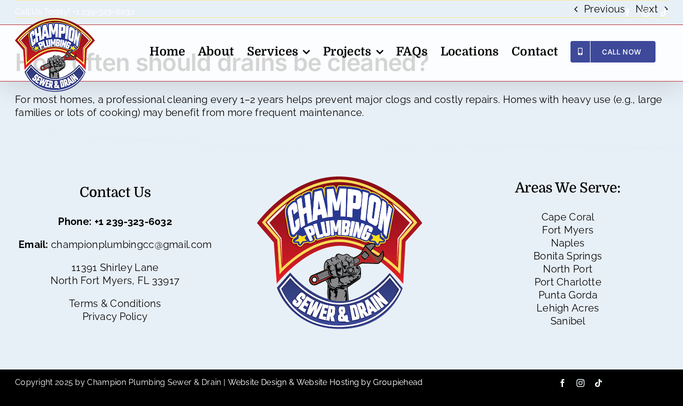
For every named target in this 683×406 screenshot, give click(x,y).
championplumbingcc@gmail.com (131, 244)
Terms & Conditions (115, 304)
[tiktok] (598, 383)
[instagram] (580, 383)
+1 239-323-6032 (103, 11)
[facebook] (562, 383)
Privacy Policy (115, 316)
